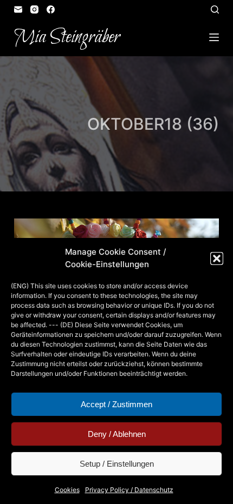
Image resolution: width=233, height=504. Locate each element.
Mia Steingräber (67, 37)
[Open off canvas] (214, 37)
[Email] (18, 9)
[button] (216, 258)
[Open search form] (215, 9)
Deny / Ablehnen (117, 434)
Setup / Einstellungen (117, 463)
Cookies (67, 490)
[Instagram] (34, 9)
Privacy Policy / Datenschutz (129, 490)
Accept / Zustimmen (116, 404)
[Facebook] (51, 9)
